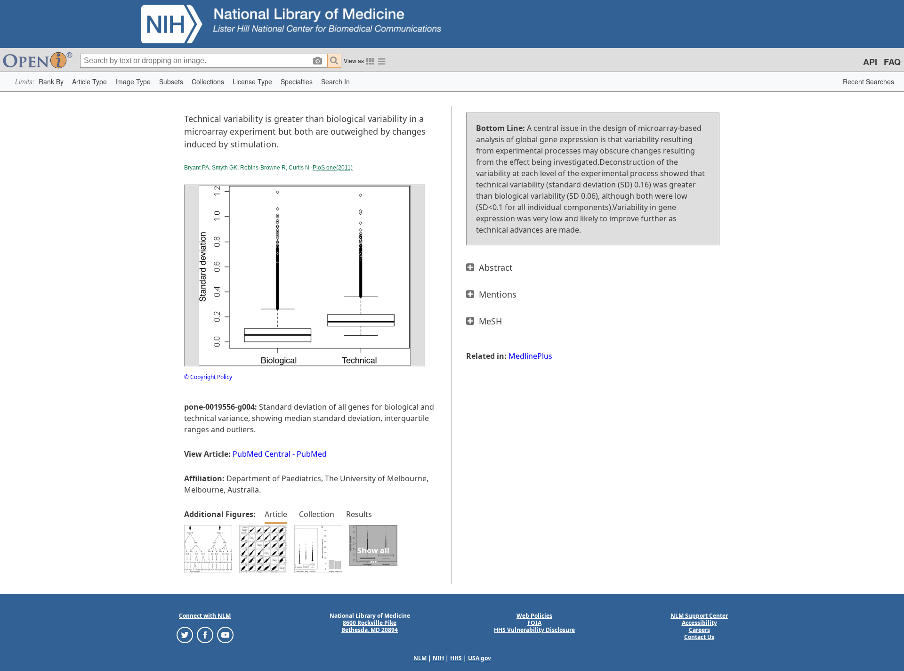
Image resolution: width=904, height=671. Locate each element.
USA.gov (479, 658)
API (870, 62)
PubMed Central (262, 454)
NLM (420, 658)
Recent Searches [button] (868, 81)
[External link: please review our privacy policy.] (185, 635)
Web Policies (534, 616)
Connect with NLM (205, 616)
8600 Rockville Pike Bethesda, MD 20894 (369, 626)
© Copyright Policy (208, 377)
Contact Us (699, 637)
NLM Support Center (699, 616)
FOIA (534, 623)
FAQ (892, 62)
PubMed (312, 454)
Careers (699, 630)
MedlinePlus (530, 356)
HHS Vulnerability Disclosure (534, 630)
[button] (51, 81)
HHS (456, 658)
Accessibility (699, 623)
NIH (438, 658)
